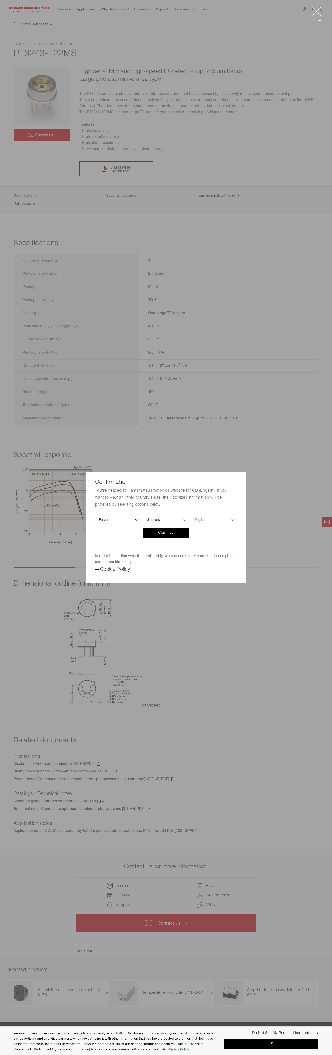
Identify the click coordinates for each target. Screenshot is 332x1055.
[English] (214, 519)
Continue (166, 533)
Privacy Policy (178, 1049)
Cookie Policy (115, 569)
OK (271, 1043)
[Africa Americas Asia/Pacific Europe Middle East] (118, 519)
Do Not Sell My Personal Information (283, 1033)
